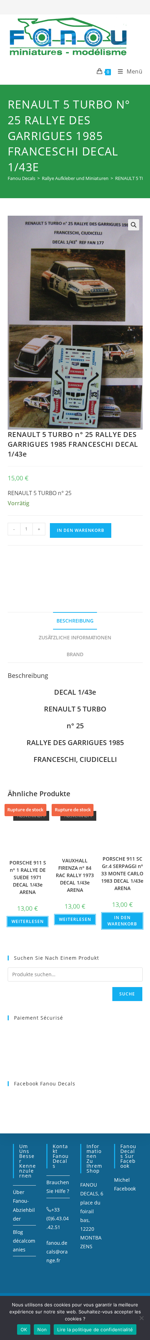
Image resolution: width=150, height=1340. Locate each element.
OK (24, 1329)
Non (42, 1329)
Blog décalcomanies (24, 1241)
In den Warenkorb (80, 530)
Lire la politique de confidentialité (95, 1329)
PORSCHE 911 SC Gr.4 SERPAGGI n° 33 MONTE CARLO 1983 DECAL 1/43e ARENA (122, 873)
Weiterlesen (28, 921)
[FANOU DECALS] (60, 570)
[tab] (75, 620)
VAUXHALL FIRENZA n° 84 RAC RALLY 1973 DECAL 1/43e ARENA (75, 875)
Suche (127, 994)
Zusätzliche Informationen (75, 637)
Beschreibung (75, 620)
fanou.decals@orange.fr (57, 1252)
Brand (75, 654)
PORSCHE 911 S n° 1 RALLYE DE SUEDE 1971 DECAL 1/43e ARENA (27, 877)
